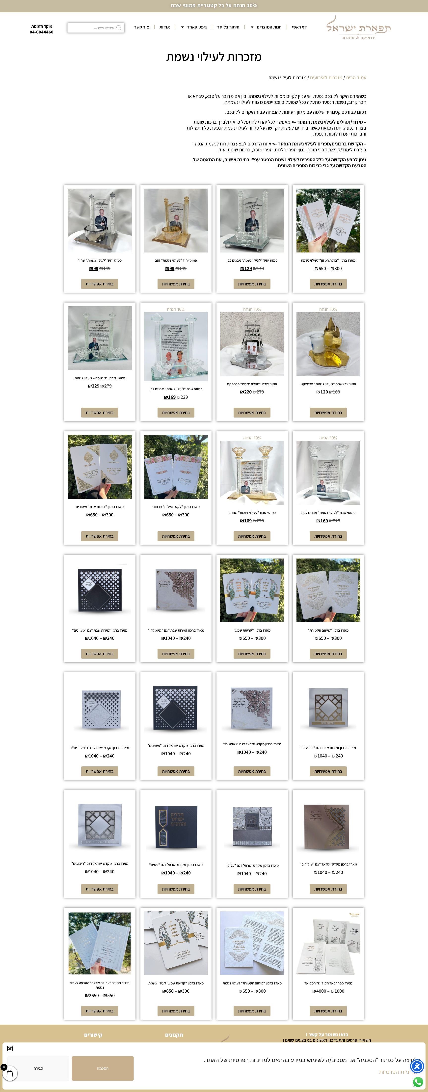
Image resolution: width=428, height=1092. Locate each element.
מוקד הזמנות (41, 26)
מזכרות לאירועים (326, 77)
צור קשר (141, 27)
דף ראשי (299, 27)
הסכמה (103, 1068)
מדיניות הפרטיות (398, 1072)
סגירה (38, 1068)
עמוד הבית (356, 77)
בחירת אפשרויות (328, 284)
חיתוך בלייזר (228, 27)
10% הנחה (328, 350)
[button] (9, 1048)
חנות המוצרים (269, 27)
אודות (165, 27)
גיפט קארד (197, 27)
